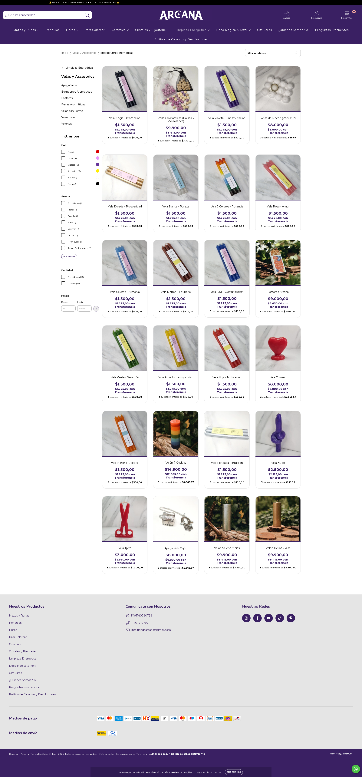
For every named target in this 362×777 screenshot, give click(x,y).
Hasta (80, 302)
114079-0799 (139, 622)
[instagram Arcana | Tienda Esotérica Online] (246, 618)
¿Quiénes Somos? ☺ (293, 30)
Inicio (64, 53)
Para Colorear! (95, 30)
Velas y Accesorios (84, 53)
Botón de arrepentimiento (188, 753)
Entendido (234, 772)
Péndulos (53, 30)
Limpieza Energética (191, 30)
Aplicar (96, 309)
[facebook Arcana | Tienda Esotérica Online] (257, 618)
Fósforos (67, 98)
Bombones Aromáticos (76, 91)
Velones (66, 123)
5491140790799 (141, 615)
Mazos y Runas (25, 30)
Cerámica (119, 30)
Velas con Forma (72, 111)
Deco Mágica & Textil (232, 30)
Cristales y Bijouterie (151, 30)
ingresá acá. (160, 753)
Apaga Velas (69, 85)
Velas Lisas (68, 117)
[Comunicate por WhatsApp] (356, 769)
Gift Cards (264, 30)
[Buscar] (87, 15)
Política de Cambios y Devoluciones (181, 39)
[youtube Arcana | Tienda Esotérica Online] (268, 618)
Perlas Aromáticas (73, 104)
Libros (71, 30)
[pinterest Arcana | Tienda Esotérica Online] (291, 618)
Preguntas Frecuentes (332, 30)
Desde (64, 302)
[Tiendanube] (341, 754)
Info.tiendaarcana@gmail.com (151, 630)
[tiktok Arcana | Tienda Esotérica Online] (279, 618)
